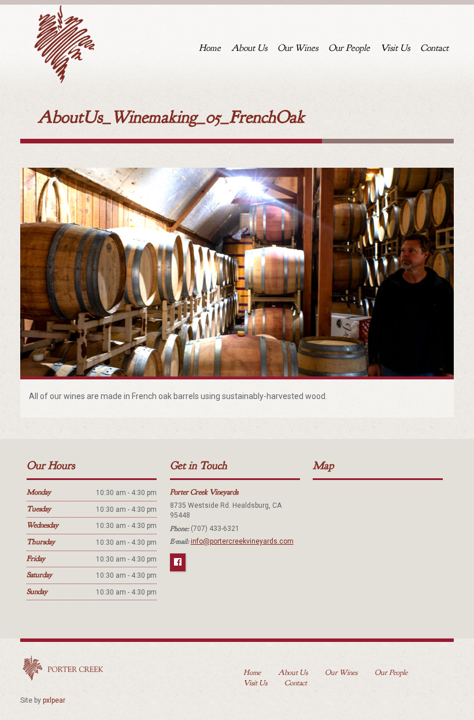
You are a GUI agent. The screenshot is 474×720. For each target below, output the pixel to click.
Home (210, 48)
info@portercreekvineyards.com (242, 541)
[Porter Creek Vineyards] (63, 42)
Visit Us (395, 48)
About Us (249, 48)
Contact (434, 48)
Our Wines (297, 48)
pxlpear (54, 700)
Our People (349, 48)
